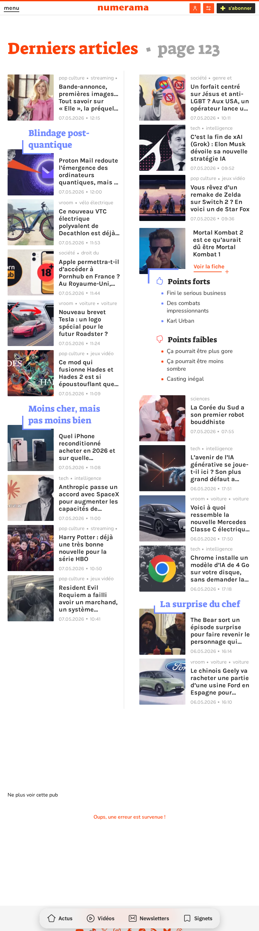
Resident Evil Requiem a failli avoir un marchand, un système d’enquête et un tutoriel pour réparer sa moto (88, 598)
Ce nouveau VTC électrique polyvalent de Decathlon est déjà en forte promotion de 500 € (87, 222)
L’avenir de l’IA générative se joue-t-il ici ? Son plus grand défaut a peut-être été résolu (220, 468)
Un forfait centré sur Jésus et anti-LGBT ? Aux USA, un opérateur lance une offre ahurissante (220, 97)
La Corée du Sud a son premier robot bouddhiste (217, 415)
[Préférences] (208, 8)
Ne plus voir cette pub (33, 794)
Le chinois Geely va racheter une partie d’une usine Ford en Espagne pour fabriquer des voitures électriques (220, 681)
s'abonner (239, 8)
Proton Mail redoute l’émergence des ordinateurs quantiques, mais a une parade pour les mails (89, 171)
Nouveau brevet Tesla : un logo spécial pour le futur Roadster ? (83, 322)
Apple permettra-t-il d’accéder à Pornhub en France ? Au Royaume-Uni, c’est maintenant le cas (89, 272)
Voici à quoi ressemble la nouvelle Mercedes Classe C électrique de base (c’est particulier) (219, 518)
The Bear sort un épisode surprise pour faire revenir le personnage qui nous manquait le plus (220, 630)
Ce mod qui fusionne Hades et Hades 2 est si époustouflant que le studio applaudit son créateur (88, 373)
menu (11, 7)
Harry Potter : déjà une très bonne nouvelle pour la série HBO (86, 548)
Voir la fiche (209, 266)
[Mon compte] (195, 8)
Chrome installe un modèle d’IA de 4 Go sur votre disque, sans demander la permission (219, 568)
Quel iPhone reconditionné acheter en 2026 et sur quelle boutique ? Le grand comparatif (88, 447)
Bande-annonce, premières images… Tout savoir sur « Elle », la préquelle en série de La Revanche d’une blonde (89, 97)
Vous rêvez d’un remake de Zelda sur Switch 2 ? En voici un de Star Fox (220, 198)
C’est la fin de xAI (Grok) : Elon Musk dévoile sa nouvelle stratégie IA (219, 147)
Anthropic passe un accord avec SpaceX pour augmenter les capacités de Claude (89, 497)
